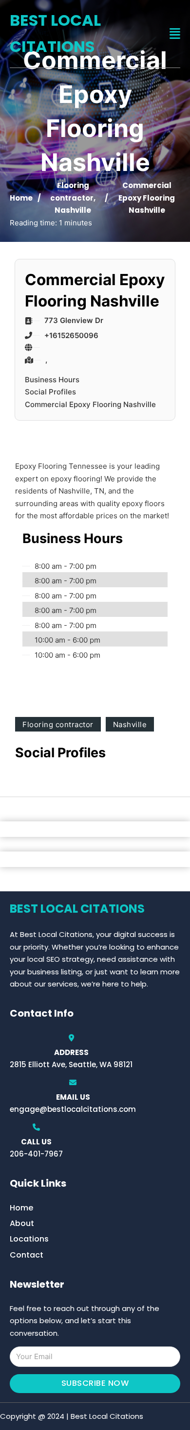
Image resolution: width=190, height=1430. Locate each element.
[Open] (175, 34)
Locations (29, 1238)
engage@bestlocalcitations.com (73, 1109)
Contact (26, 1254)
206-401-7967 (36, 1154)
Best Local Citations (55, 33)
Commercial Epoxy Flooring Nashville (90, 404)
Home (21, 198)
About (22, 1223)
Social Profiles (50, 391)
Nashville (73, 210)
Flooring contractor (58, 724)
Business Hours (52, 379)
